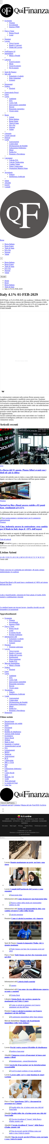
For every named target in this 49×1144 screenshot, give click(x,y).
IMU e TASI (9, 762)
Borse (7, 115)
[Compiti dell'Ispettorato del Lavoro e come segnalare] (27, 876)
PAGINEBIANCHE (7, 821)
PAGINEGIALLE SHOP (32, 819)
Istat (6, 764)
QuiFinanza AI (10, 51)
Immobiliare (9, 53)
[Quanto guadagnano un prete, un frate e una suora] (27, 850)
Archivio (43, 805)
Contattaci (17, 805)
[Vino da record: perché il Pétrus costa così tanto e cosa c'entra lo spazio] (27, 1132)
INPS (7, 726)
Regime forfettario (15, 635)
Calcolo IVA (13, 160)
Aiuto (24, 827)
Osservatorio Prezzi (12, 92)
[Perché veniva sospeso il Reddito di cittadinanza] (27, 1035)
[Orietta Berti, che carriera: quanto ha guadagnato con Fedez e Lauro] (27, 995)
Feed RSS (35, 805)
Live (1, 466)
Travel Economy (15, 66)
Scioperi (12, 80)
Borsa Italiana (14, 119)
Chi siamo (5, 825)
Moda (11, 64)
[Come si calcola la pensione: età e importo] (27, 915)
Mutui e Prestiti (14, 56)
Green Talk (13, 103)
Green (7, 97)
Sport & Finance (10, 72)
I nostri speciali (10, 136)
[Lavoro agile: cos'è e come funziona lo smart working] (27, 1071)
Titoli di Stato (14, 123)
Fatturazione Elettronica (17, 148)
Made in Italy (9, 742)
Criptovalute (13, 144)
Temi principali (10, 781)
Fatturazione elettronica (13, 769)
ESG (11, 101)
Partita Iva (12, 152)
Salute (7, 181)
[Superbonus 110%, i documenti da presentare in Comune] (27, 1089)
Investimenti (13, 25)
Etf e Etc (12, 125)
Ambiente (12, 99)
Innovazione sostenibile (17, 105)
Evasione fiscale (15, 633)
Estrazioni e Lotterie (16, 76)
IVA (6, 748)
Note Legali (13, 825)
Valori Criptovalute (16, 166)
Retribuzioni (13, 657)
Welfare (7, 740)
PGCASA (41, 819)
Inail (6, 775)
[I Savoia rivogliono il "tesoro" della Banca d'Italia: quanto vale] (27, 1120)
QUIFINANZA (34, 821)
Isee (6, 771)
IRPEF (7, 752)
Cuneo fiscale (9, 773)
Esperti (7, 185)
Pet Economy (14, 68)
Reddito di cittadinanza (13, 732)
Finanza (12, 23)
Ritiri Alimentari (15, 78)
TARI (7, 779)
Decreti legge (9, 721)
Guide (7, 140)
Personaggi (9, 84)
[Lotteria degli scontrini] (27, 969)
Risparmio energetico (16, 109)
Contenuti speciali (6, 805)
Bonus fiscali (13, 628)
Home (7, 281)
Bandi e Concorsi (15, 45)
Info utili (8, 74)
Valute (11, 129)
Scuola (7, 730)
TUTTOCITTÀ (16, 821)
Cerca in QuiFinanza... (8, 803)
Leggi (11, 35)
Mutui (11, 150)
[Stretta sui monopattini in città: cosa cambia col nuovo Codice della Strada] (27, 904)
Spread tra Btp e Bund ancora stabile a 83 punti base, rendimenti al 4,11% (22, 506)
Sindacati (8, 754)
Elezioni (12, 88)
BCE (6, 758)
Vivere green (13, 111)
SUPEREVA (24, 823)
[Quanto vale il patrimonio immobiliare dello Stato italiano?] (27, 1017)
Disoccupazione (15, 659)
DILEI (22, 821)
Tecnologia (9, 172)
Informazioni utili (11, 637)
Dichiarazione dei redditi (13, 723)
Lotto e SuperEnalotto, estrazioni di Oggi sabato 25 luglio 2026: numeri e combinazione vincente (23, 596)
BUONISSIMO (43, 821)
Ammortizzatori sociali (13, 746)
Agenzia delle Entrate (12, 734)
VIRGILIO (12, 819)
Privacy (20, 825)
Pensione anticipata (16, 647)
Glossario (8, 133)
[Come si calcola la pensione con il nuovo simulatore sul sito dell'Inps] (27, 1006)
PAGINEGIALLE (20, 819)
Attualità (8, 183)
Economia (8, 21)
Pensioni (8, 39)
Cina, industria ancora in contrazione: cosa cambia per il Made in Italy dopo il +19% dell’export (24, 527)
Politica (7, 86)
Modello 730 (9, 777)
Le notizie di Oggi (11, 783)
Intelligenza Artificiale (17, 177)
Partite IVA (13, 661)
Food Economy (14, 62)
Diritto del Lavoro (15, 47)
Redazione (8, 713)
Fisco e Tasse (9, 31)
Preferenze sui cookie (41, 825)
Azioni (11, 117)
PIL (6, 767)
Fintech (11, 174)
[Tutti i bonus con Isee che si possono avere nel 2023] (27, 950)
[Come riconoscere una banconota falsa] (27, 895)
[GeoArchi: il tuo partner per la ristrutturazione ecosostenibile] (27, 1061)
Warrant (12, 127)
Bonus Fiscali (14, 33)
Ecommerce (9, 736)
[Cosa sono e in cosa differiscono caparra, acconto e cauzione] (27, 985)
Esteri (7, 94)
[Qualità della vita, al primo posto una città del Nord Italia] (27, 1108)
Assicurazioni (14, 142)
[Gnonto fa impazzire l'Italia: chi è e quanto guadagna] (27, 930)
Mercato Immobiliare (12, 663)
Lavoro (7, 41)
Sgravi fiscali (9, 738)
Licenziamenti (10, 750)
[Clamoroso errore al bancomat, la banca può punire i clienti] (27, 1051)
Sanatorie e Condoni (12, 744)
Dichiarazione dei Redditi (18, 146)
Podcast (7, 138)
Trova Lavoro (14, 43)
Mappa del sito (26, 805)
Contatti (7, 187)
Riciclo (11, 107)
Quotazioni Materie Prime (18, 168)
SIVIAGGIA (27, 821)
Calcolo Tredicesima (16, 162)
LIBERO (7, 819)
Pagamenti (8, 728)
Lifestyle (8, 60)
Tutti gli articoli (5, 539)
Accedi (3, 277)
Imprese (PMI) (14, 27)
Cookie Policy (29, 825)
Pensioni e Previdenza (17, 154)
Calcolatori (8, 158)
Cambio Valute (14, 164)
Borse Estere (13, 121)
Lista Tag (8, 785)
